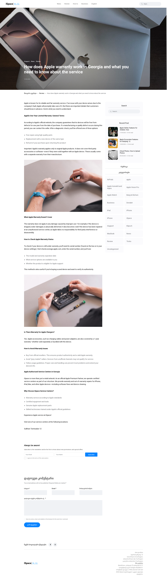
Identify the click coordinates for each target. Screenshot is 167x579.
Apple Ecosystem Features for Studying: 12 (129, 140)
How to (75, 4)
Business (84, 4)
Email (54, 488)
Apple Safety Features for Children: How (128, 129)
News (59, 4)
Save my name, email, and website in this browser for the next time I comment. (47, 519)
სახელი (27, 488)
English (94, 4)
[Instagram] (55, 545)
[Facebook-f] (50, 545)
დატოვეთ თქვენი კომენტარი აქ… (35, 498)
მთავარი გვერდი (30, 93)
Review (66, 4)
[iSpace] (12, 4)
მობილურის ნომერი (85, 488)
